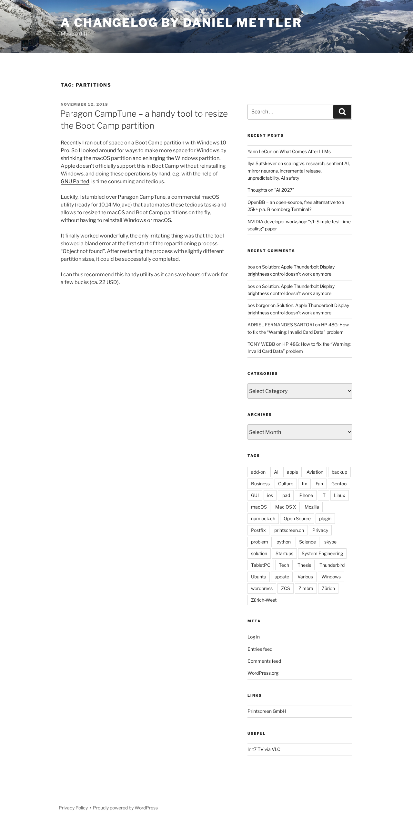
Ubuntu (258, 576)
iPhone (305, 495)
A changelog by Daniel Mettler (181, 23)
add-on (258, 472)
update (282, 576)
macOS (259, 507)
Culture (285, 483)
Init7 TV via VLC (263, 749)
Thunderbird (332, 565)
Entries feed (259, 649)
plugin (325, 518)
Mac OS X (285, 507)
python (284, 541)
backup (339, 472)
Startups (284, 553)
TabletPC (260, 565)
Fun (319, 483)
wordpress (262, 588)
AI (276, 472)
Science (307, 541)
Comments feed (264, 661)
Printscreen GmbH (266, 711)
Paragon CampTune (142, 197)
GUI (255, 495)
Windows (331, 576)
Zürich (328, 588)
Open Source (297, 518)
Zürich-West (264, 600)
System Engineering (322, 553)
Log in (253, 636)
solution (259, 553)
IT (323, 495)
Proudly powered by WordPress (125, 807)
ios (270, 495)
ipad (285, 495)
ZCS (285, 588)
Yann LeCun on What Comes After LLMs (289, 151)
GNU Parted (75, 181)
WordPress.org (262, 673)
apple (292, 472)
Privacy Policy (73, 807)
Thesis (304, 565)
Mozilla (312, 507)
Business (260, 483)
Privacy (320, 530)
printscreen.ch (289, 530)
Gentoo (339, 483)
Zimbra (305, 588)
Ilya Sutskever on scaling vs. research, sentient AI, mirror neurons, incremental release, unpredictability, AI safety (298, 171)
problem (259, 541)
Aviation (315, 472)
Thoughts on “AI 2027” (270, 190)
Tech (284, 565)
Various (305, 576)
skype (330, 541)
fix (304, 483)
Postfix (258, 530)
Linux (339, 495)
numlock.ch (263, 518)
